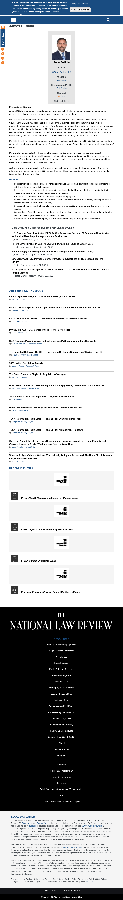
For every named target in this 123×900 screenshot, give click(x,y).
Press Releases (61, 663)
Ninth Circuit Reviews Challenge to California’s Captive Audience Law (45, 407)
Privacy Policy (42, 823)
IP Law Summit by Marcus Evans (38, 561)
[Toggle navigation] (13, 20)
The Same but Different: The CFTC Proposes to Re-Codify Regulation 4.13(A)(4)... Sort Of (55, 352)
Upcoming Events (21, 468)
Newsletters (61, 657)
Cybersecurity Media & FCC (61, 712)
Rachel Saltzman (33, 366)
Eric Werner (17, 399)
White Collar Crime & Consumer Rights (61, 801)
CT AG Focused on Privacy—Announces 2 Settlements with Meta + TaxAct (48, 318)
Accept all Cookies (79, 3)
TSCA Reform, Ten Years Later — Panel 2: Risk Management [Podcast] (46, 430)
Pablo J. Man (32, 355)
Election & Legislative (61, 718)
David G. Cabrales (32, 447)
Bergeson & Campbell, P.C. (23, 422)
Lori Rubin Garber (19, 388)
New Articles (3, 38)
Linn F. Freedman (19, 322)
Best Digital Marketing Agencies (61, 644)
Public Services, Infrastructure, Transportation (61, 789)
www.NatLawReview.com (92, 826)
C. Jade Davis (18, 461)
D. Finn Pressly (18, 299)
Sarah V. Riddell (19, 355)
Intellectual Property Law (61, 771)
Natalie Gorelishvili (20, 310)
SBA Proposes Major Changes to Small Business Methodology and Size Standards (52, 341)
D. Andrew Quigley (20, 411)
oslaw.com (61, 80)
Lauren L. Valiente (19, 377)
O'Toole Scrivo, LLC (61, 72)
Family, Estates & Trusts (61, 731)
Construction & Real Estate (61, 706)
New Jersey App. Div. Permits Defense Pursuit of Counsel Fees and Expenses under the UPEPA (57, 260)
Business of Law (61, 700)
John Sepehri (17, 447)
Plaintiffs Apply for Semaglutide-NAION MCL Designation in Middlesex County (53, 251)
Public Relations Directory (61, 669)
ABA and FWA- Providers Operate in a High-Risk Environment (41, 396)
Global (61, 743)
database (32, 826)
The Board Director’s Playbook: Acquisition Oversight (37, 374)
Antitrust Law (61, 681)
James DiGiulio (62, 62)
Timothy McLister (19, 344)
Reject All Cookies (80, 9)
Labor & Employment (62, 777)
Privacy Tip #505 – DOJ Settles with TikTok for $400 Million (39, 330)
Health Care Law (61, 749)
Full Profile (62, 88)
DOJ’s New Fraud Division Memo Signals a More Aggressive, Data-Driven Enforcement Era (56, 385)
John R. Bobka (18, 366)
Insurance (61, 764)
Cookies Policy (19, 15)
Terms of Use (27, 823)
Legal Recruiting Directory (61, 650)
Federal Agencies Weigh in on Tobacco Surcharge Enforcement (42, 296)
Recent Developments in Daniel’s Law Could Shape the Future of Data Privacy (52, 244)
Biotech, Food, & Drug (61, 694)
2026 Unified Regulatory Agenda (26, 363)
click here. (90, 882)
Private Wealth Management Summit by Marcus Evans (49, 498)
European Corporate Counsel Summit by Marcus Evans (50, 592)
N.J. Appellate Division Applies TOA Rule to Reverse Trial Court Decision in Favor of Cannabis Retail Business (61, 271)
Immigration (61, 755)
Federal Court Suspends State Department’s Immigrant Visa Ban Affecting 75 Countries (54, 307)
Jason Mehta (34, 388)
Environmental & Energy (61, 724)
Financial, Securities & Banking (61, 737)
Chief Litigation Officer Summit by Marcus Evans (47, 529)
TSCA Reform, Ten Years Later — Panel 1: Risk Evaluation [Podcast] (45, 418)
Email (62, 96)
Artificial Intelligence (61, 675)
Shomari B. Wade (35, 344)
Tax (61, 795)
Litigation (61, 783)
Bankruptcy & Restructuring (62, 687)
